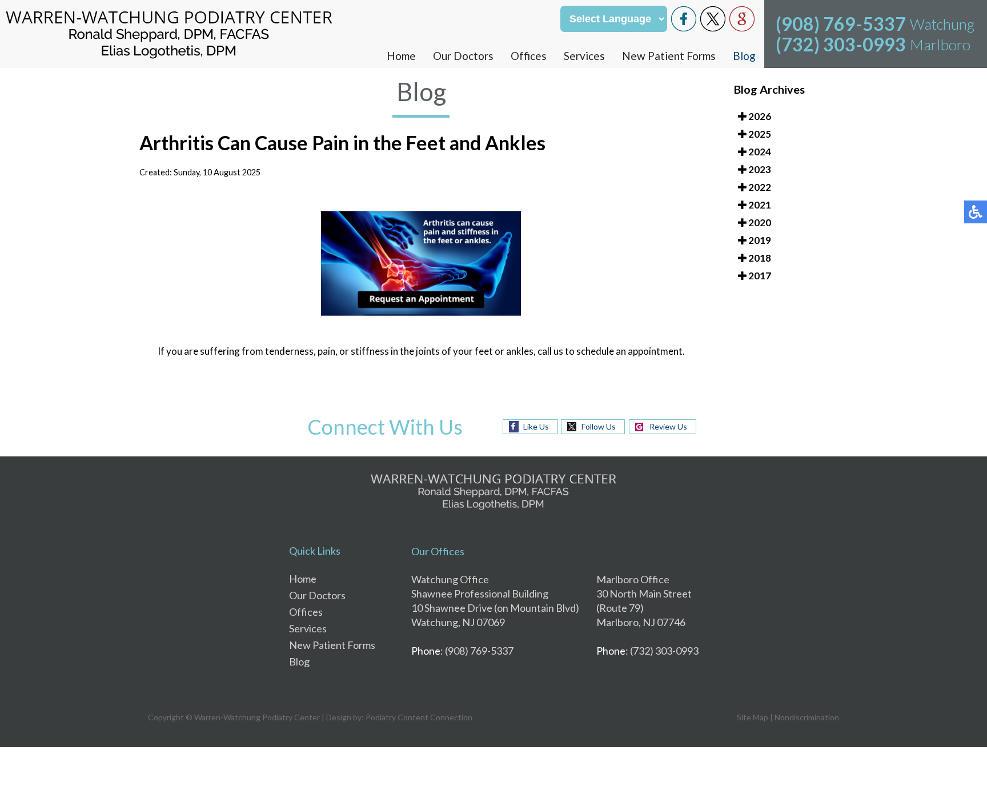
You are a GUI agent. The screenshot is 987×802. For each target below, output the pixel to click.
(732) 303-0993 (841, 44)
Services (584, 55)
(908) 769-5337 (841, 24)
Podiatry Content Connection (419, 717)
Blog (744, 55)
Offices (529, 55)
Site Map (752, 717)
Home (401, 55)
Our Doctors (463, 55)
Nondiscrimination (807, 717)
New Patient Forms (669, 55)
